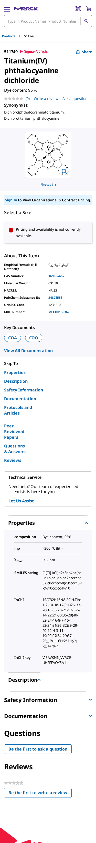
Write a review (46, 98)
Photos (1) (48, 184)
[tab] (13, 36)
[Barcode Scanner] (78, 9)
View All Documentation (28, 350)
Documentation (20, 398)
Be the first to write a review (40, 794)
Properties (15, 372)
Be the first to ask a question (37, 749)
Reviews (12, 460)
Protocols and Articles (18, 410)
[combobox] (48, 21)
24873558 (55, 297)
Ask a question (75, 98)
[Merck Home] (26, 9)
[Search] (86, 21)
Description (16, 381)
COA (12, 338)
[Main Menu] (7, 8)
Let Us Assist (21, 500)
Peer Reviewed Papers (14, 431)
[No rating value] (15, 98)
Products (8, 36)
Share (87, 51)
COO (33, 338)
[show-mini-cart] (88, 8)
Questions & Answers (15, 448)
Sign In (11, 200)
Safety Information (23, 390)
